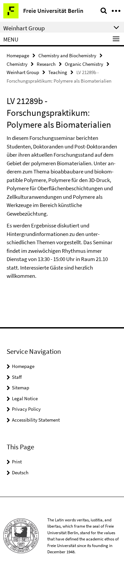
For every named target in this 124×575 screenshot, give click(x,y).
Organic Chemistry (84, 64)
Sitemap (20, 387)
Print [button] (17, 461)
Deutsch (20, 472)
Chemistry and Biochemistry (67, 55)
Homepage (18, 55)
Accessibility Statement (36, 420)
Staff (17, 377)
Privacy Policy (26, 409)
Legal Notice (25, 398)
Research (46, 64)
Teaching (57, 72)
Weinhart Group (23, 72)
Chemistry (17, 64)
